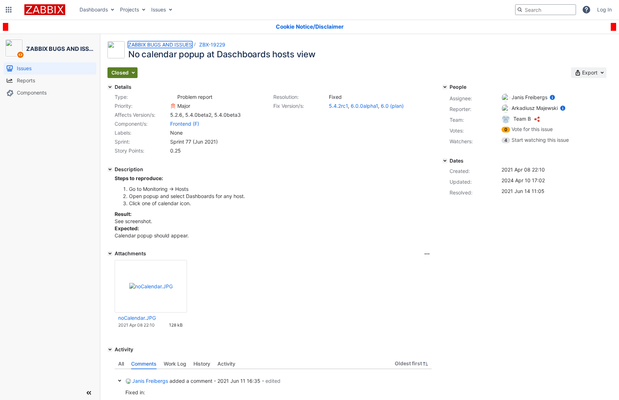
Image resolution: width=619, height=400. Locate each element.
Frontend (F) (184, 124)
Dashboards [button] (94, 9)
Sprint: (122, 142)
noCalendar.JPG (137, 318)
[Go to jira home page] (45, 10)
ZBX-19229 (212, 45)
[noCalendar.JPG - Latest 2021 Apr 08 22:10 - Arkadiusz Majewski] (151, 286)
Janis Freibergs (150, 381)
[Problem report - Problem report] (173, 97)
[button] (9, 10)
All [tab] (121, 364)
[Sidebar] (88, 392)
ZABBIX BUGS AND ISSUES (160, 45)
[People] (444, 87)
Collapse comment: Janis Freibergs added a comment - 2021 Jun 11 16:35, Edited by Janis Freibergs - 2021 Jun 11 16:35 (120, 381)
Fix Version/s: (288, 106)
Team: (457, 120)
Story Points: (129, 151)
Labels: (123, 133)
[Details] (109, 87)
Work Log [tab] (175, 364)
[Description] (109, 169)
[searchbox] (545, 10)
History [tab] (201, 364)
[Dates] (444, 160)
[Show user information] (552, 97)
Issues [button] (158, 9)
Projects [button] (129, 9)
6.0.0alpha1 (364, 106)
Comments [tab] (144, 364)
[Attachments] (109, 253)
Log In (604, 9)
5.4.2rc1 (338, 106)
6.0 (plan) (392, 106)
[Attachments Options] (427, 254)
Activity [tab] (226, 364)
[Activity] (109, 349)
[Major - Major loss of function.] (173, 106)
